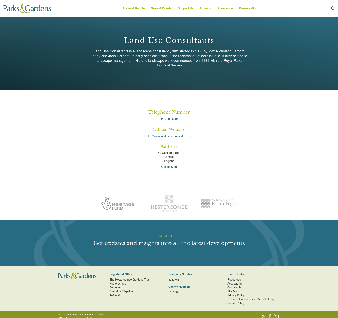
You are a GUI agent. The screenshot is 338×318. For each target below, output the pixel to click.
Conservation (248, 8)
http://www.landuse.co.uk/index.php (169, 136)
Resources (234, 279)
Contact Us (234, 287)
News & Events (161, 8)
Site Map (232, 291)
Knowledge (225, 8)
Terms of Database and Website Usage (251, 299)
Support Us (185, 8)
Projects (205, 8)
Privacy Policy (236, 295)
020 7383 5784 (169, 119)
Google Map (169, 166)
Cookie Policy (235, 303)
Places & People (133, 8)
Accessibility (234, 283)
